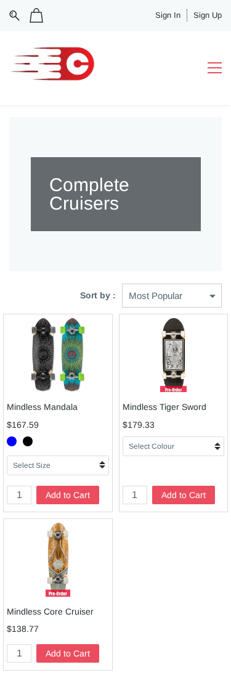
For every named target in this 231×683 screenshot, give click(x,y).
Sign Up (207, 15)
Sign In (167, 15)
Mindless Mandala (42, 407)
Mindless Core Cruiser (50, 611)
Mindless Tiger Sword (164, 407)
